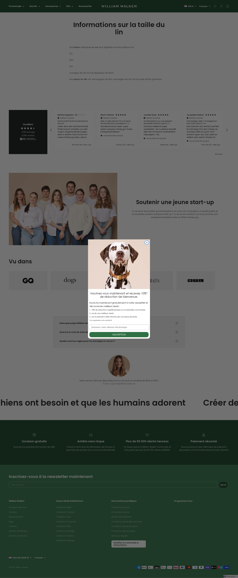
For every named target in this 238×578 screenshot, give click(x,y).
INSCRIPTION (119, 334)
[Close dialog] (147, 242)
